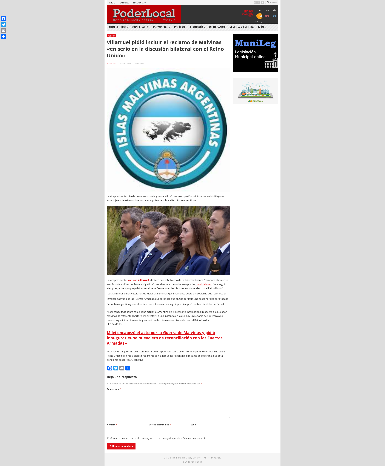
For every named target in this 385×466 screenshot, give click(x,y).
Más (261, 27)
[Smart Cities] (255, 102)
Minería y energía (241, 27)
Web (193, 424)
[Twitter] (4, 25)
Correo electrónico (160, 424)
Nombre (112, 424)
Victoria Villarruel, (139, 280)
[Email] (4, 31)
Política (180, 27)
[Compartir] (4, 37)
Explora (124, 2)
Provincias (160, 27)
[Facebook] (4, 19)
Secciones (138, 2)
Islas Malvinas (203, 284)
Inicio (112, 2)
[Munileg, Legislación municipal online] (255, 71)
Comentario (114, 389)
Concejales (140, 27)
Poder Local (196, 461)
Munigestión (117, 27)
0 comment (139, 63)
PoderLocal (112, 63)
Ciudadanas (217, 27)
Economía (196, 27)
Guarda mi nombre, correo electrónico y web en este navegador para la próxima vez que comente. (158, 438)
